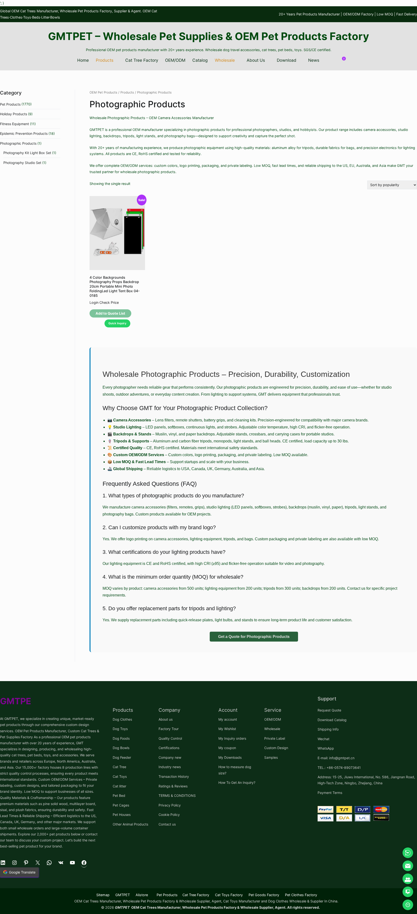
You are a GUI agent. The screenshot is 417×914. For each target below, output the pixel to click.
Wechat (323, 739)
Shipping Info (328, 729)
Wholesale (225, 60)
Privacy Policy (170, 805)
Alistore (142, 895)
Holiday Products (13, 114)
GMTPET (122, 895)
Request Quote (329, 710)
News (313, 60)
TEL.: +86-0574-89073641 (339, 767)
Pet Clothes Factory (301, 895)
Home (83, 60)
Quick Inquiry (117, 323)
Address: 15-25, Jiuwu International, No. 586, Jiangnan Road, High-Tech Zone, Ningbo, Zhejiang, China (366, 780)
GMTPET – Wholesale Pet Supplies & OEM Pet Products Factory (208, 36)
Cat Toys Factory (229, 895)
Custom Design (276, 748)
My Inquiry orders (232, 738)
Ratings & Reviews (173, 786)
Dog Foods (121, 738)
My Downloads (230, 757)
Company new (170, 757)
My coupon (227, 748)
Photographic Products (18, 143)
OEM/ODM (175, 60)
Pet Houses (122, 814)
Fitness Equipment (14, 124)
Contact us (167, 824)
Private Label (274, 738)
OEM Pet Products (103, 92)
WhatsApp (326, 748)
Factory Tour (169, 729)
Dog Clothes (122, 719)
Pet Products (10, 104)
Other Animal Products (130, 824)
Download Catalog (332, 720)
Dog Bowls (121, 748)
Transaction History (174, 776)
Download (286, 60)
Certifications (169, 748)
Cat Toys (120, 776)
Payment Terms (330, 793)
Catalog (200, 60)
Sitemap (103, 895)
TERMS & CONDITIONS (177, 795)
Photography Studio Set (22, 163)
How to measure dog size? (234, 770)
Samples (271, 757)
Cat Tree (119, 767)
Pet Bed (119, 795)
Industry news (170, 767)
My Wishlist (227, 729)
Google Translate (22, 872)
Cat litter (119, 786)
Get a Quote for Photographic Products (254, 637)
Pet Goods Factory (264, 895)
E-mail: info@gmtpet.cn (336, 758)
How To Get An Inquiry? (236, 782)
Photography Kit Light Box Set (27, 153)
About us (166, 719)
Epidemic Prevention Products (24, 133)
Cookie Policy (169, 814)
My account (227, 719)
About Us (256, 60)
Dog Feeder (122, 757)
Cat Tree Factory (141, 60)
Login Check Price (104, 302)
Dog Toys (120, 729)
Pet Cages (121, 805)
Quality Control (170, 738)
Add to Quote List (110, 313)
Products (104, 60)
